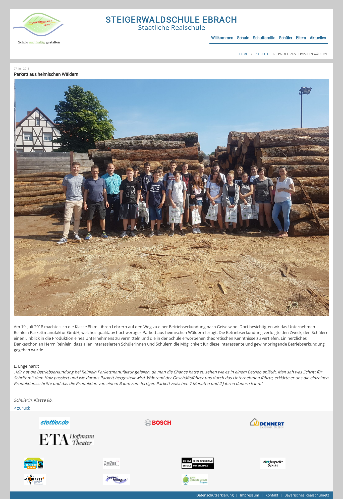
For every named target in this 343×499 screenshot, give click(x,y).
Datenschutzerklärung (215, 495)
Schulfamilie (264, 37)
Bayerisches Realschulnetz (306, 495)
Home (243, 54)
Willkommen (222, 37)
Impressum (249, 495)
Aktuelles (318, 37)
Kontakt (271, 495)
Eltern (301, 37)
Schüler (285, 37)
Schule (243, 37)
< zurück (22, 408)
